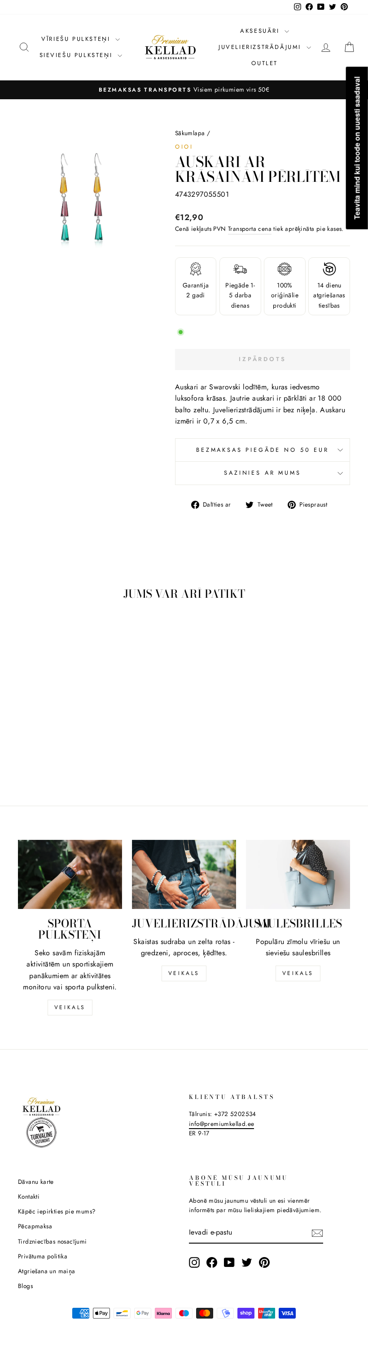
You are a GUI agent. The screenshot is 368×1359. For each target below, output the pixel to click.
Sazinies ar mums (262, 472)
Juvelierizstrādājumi (261, 47)
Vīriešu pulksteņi (77, 39)
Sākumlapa (190, 132)
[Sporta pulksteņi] (70, 874)
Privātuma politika (42, 1256)
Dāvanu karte (36, 1181)
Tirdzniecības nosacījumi (52, 1241)
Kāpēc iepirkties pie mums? (57, 1211)
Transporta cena (250, 228)
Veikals (70, 1007)
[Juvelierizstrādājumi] (184, 874)
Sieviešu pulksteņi (77, 55)
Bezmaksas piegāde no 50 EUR (262, 450)
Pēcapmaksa (35, 1226)
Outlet (264, 63)
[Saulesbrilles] (298, 874)
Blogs (25, 1285)
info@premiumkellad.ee (221, 1123)
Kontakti (28, 1196)
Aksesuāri (261, 30)
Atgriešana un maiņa (46, 1270)
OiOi (184, 146)
